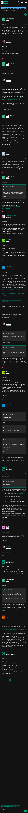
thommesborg (19, 493)
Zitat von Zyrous (9, 186)
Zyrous (4, 109)
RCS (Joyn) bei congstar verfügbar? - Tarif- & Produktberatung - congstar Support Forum (13, 99)
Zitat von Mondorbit (9, 333)
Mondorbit (7, 476)
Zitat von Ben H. (8, 439)
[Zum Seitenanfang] (25, 811)
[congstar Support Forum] (5, 2)
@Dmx (6, 661)
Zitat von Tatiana (9, 589)
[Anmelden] (22, 2)
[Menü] (25, 2)
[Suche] (18, 2)
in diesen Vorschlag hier (15, 573)
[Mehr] (25, 24)
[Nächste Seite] (17, 680)
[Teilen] (25, 14)
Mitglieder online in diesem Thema (11, 806)
